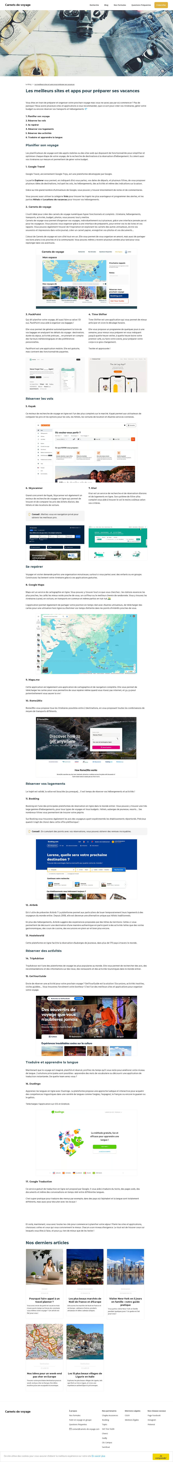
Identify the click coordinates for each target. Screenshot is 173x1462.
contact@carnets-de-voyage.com (85, 1429)
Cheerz (105, 1433)
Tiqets (104, 1424)
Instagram (152, 1420)
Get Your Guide (108, 1429)
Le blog (28, 84)
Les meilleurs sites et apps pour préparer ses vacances (54, 84)
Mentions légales (132, 1420)
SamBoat (106, 1447)
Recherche (94, 5)
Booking (105, 1420)
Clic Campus (107, 1442)
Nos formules (74, 1415)
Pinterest (151, 1424)
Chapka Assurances (110, 1415)
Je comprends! (160, 1456)
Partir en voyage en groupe (80, 1420)
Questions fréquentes (78, 1424)
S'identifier (161, 5)
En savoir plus (98, 1455)
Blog (106, 5)
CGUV (127, 1415)
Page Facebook (154, 1415)
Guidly (104, 1438)
